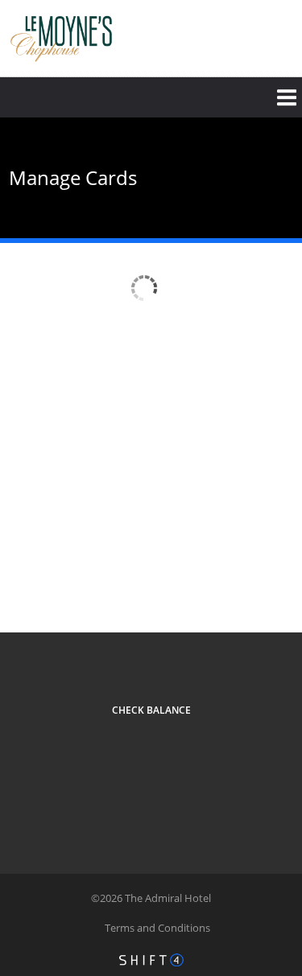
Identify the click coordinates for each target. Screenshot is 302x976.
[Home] (61, 36)
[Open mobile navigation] (151, 97)
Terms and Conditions (157, 927)
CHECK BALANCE (151, 710)
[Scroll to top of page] (271, 589)
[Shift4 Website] (151, 959)
